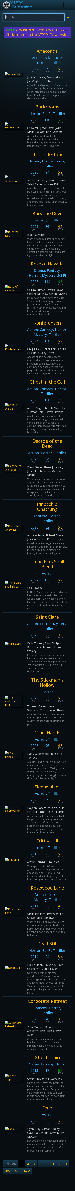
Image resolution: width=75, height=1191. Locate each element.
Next (27, 1171)
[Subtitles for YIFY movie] (17, 5)
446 (17, 1171)
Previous (10, 1163)
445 (7, 1171)
